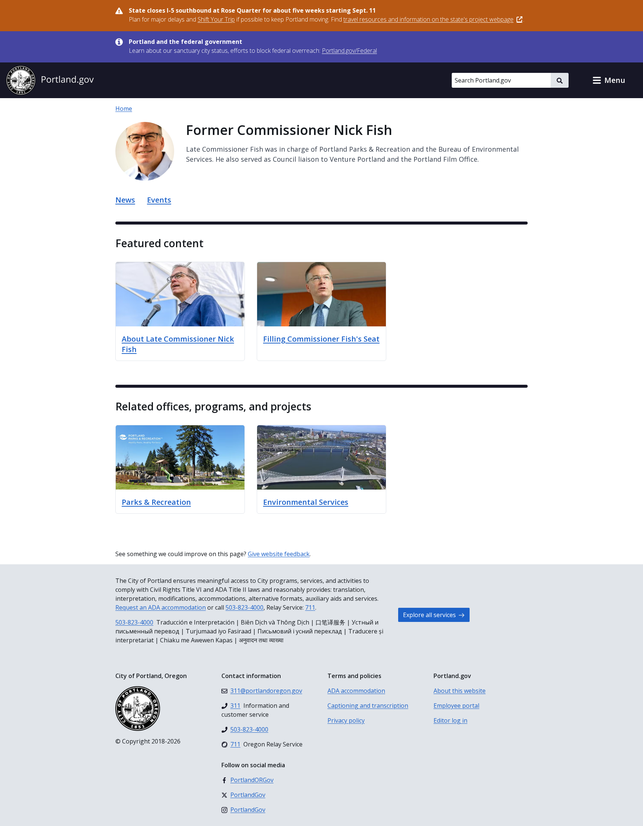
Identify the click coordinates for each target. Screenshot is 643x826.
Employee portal (456, 705)
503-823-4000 (244, 607)
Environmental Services (305, 502)
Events (159, 200)
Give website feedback (279, 554)
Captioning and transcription (367, 705)
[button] (608, 80)
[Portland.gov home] (50, 80)
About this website (460, 691)
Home (123, 108)
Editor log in (450, 720)
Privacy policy (346, 720)
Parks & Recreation (156, 502)
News (125, 200)
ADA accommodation (356, 691)
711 (310, 607)
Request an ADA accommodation (160, 607)
